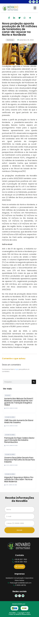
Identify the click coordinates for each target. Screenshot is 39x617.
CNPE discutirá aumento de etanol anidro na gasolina (18, 421)
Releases (7, 395)
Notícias (10, 40)
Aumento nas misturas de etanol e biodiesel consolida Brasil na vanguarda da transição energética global (18, 401)
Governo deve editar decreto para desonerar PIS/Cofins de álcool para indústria (19, 459)
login (16, 369)
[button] (34, 8)
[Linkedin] (30, 1)
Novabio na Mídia (10, 417)
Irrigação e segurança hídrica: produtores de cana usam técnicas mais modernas (19, 479)
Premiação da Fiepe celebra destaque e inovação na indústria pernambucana (19, 440)
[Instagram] (33, 1)
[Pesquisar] (34, 382)
